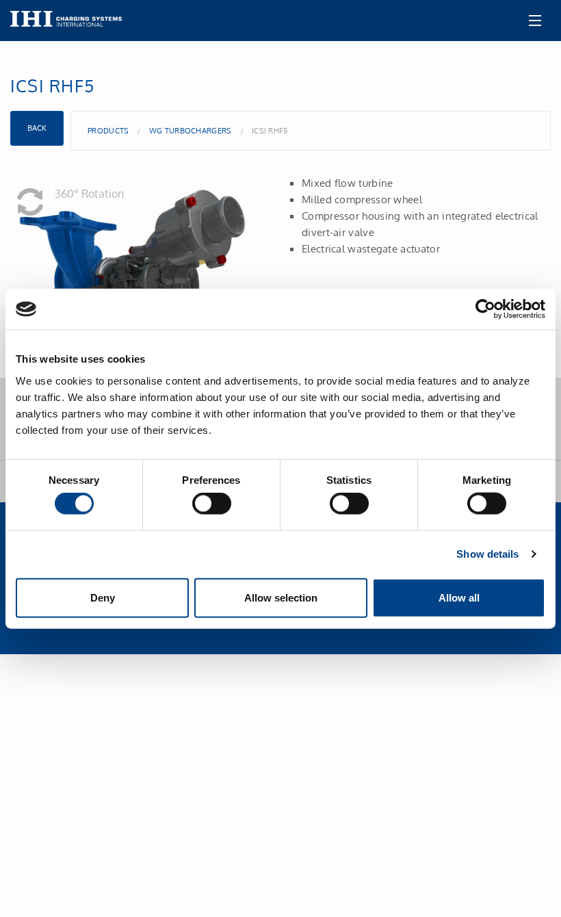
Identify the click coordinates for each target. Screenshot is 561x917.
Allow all (459, 597)
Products (108, 130)
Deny (102, 597)
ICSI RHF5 (270, 130)
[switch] (211, 504)
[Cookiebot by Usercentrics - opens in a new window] (485, 309)
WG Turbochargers (190, 130)
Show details (487, 554)
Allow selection (280, 597)
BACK (37, 128)
